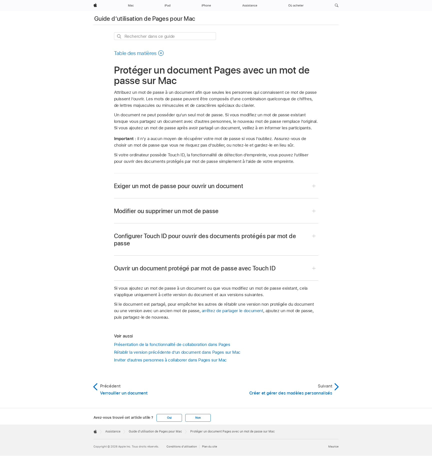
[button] (336, 5)
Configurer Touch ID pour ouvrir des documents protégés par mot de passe (205, 239)
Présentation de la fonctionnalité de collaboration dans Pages (172, 344)
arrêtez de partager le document (232, 310)
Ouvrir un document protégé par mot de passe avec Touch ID (195, 268)
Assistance (112, 431)
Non (198, 417)
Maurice (333, 446)
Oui (169, 417)
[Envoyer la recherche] (119, 36)
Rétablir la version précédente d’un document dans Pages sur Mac (177, 352)
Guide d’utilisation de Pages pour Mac (144, 18)
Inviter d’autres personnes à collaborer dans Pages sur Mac (170, 359)
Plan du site (209, 446)
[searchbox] (165, 36)
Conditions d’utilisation (181, 446)
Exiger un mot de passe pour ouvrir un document (179, 186)
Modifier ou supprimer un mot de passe (166, 211)
